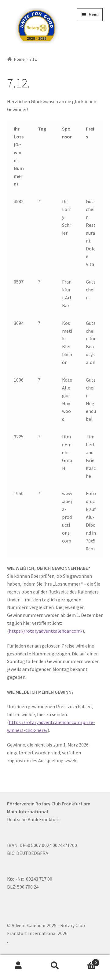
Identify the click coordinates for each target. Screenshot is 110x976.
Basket (85, 960)
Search (55, 965)
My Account (18, 965)
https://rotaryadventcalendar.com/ (45, 631)
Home (19, 59)
